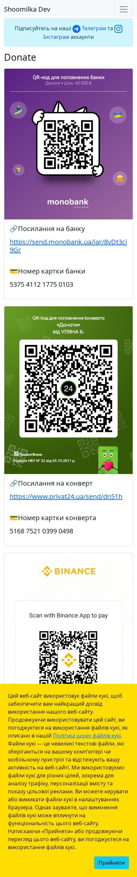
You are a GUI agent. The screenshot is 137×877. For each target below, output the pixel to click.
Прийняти (111, 862)
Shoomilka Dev (27, 9)
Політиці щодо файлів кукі (87, 735)
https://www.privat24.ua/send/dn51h (66, 496)
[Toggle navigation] (123, 9)
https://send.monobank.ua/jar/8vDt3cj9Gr (68, 245)
